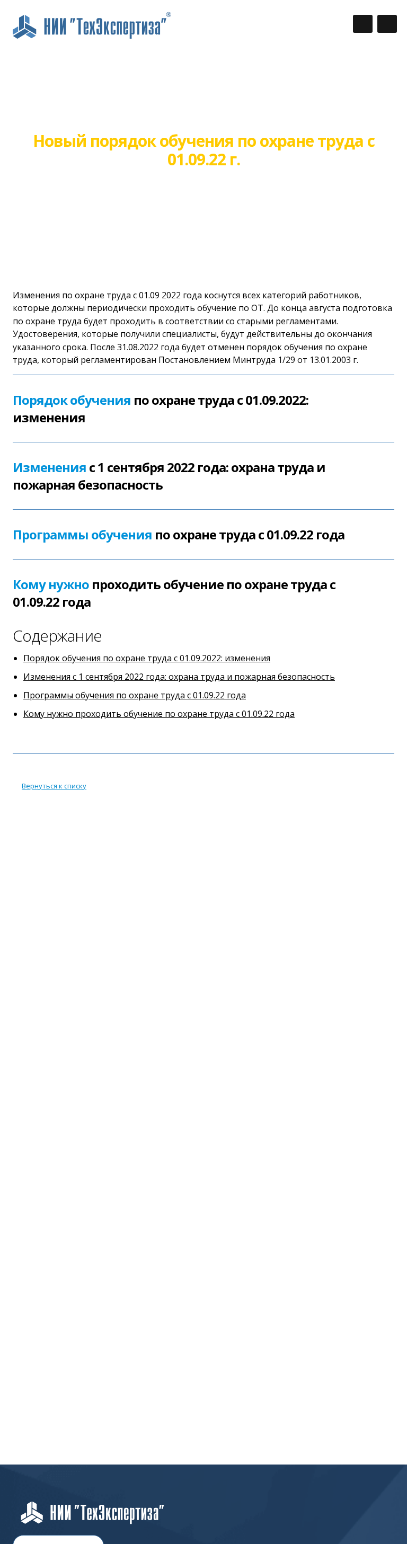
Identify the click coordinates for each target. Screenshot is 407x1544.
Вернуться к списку (54, 786)
